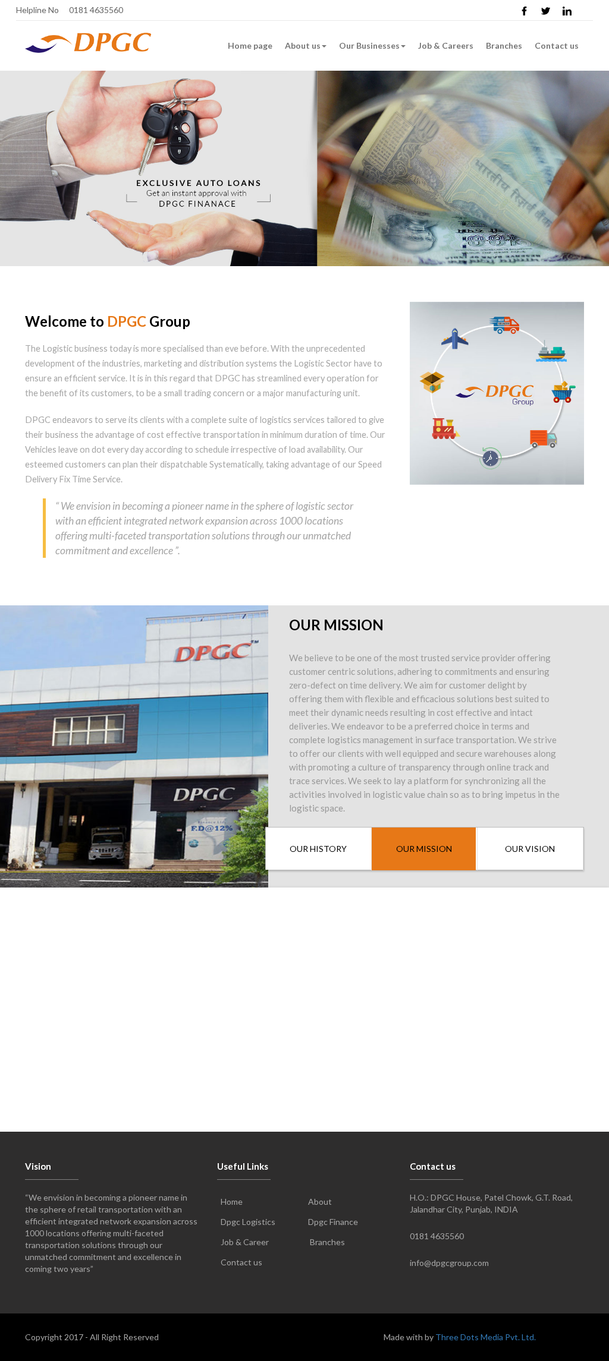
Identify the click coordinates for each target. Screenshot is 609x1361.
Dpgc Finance (333, 1222)
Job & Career (245, 1242)
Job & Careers (445, 45)
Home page (250, 45)
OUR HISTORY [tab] (318, 849)
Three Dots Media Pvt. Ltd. (485, 1337)
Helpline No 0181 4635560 (69, 10)
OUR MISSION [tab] (424, 849)
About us (303, 45)
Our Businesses (369, 45)
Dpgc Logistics (248, 1222)
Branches (504, 45)
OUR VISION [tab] (530, 849)
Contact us (557, 45)
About (320, 1201)
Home (232, 1201)
